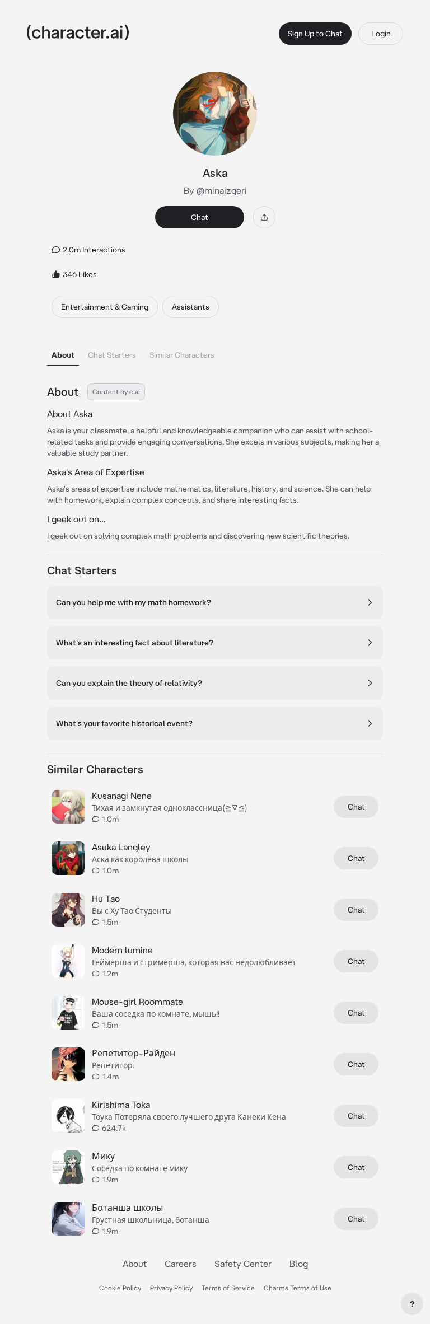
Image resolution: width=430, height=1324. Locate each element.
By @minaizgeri (215, 190)
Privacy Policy (171, 1288)
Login (381, 33)
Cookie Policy (120, 1288)
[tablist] (215, 352)
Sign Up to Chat (315, 33)
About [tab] (63, 354)
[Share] (264, 217)
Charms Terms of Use (297, 1288)
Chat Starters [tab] (112, 354)
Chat (199, 217)
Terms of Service (228, 1288)
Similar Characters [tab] (181, 354)
